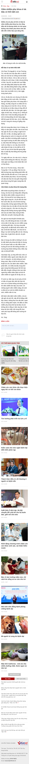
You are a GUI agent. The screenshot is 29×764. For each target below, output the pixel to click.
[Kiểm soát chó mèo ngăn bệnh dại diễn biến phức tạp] (14, 436)
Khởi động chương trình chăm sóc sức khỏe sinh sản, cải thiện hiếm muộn (14, 546)
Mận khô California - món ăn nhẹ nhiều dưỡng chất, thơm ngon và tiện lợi (14, 666)
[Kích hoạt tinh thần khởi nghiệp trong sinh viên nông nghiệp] (9, 350)
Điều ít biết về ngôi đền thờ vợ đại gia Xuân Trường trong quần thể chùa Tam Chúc (13, 725)
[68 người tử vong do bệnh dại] (14, 625)
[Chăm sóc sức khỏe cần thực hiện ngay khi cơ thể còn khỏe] (14, 376)
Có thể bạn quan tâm (10, 343)
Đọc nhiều (8, 679)
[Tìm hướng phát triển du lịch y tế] (14, 407)
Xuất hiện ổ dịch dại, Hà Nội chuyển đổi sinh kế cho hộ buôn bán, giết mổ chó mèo (13, 512)
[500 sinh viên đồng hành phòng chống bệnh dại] (14, 595)
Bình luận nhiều (21, 679)
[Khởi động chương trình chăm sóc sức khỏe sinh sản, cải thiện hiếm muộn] (14, 532)
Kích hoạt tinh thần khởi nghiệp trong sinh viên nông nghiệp (8, 360)
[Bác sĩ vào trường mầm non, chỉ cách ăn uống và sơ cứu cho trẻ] (14, 565)
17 (18, 702)
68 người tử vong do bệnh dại (12, 636)
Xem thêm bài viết (14, 674)
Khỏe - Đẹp (6, 6)
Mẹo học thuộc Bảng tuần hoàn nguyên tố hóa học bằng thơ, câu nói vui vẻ (13, 713)
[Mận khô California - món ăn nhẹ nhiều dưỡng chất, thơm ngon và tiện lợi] (14, 652)
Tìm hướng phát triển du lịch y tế (14, 418)
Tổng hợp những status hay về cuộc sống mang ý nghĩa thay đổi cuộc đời (14, 719)
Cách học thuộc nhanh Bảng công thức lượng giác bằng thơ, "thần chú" (13, 701)
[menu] (2, 1)
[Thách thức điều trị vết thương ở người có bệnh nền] (14, 467)
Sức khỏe (13, 6)
